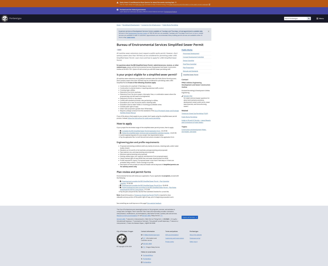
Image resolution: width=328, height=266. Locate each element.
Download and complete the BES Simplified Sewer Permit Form (142, 185)
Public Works (187, 50)
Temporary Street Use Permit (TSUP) (146, 195)
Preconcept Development (191, 54)
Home (119, 25)
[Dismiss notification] (208, 31)
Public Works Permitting (170, 25)
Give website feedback (154, 203)
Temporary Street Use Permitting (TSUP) (195, 113)
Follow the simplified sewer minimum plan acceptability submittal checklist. (146, 133)
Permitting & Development (130, 25)
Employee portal (195, 238)
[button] (320, 18)
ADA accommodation (172, 235)
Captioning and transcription (174, 238)
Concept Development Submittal (193, 57)
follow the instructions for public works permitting (144, 118)
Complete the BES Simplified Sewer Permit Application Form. (141, 131)
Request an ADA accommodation (127, 216)
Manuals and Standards (190, 71)
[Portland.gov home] (11, 18)
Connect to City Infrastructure (151, 25)
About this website (196, 235)
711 (161, 216)
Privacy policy (169, 242)
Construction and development (191, 130)
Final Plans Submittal (189, 64)
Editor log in (193, 242)
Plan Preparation (188, 68)
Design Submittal (188, 61)
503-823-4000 (146, 216)
